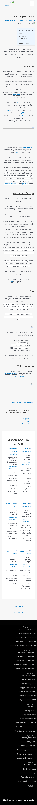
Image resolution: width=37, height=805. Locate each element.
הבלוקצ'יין (16, 95)
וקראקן (16, 376)
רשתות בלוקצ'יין (27, 147)
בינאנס (21, 376)
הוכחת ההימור (9, 317)
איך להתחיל (28, 627)
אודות (30, 786)
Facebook (25, 424)
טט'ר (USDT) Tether (13, 559)
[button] (32, 3)
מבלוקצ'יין (24, 115)
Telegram (25, 418)
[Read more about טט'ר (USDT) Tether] (11, 552)
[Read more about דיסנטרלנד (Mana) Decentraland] (11, 451)
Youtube (26, 421)
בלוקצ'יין (20, 102)
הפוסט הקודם (18, 606)
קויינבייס (8, 374)
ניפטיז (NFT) (32, 707)
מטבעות (21, 20)
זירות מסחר (28, 650)
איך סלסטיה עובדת (26, 38)
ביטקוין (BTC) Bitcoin (29, 675)
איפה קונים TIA (24, 43)
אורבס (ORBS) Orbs (13, 512)
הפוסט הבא (18, 612)
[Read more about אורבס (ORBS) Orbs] (11, 505)
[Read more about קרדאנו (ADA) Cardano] (25, 450)
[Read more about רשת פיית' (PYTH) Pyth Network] (25, 505)
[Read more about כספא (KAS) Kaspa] (25, 552)
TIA (21, 41)
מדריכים (29, 705)
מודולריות (23, 36)
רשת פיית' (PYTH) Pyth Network (26, 513)
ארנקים (30, 736)
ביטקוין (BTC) (11, 110)
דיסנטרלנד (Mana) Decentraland (12, 461)
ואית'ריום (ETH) (26, 113)
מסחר (30, 763)
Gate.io (14, 374)
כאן (12, 282)
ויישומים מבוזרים (11, 184)
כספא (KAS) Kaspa (27, 559)
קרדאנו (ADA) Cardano (26, 457)
